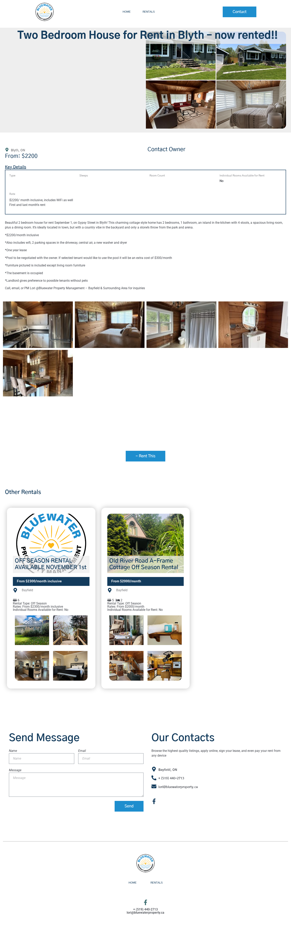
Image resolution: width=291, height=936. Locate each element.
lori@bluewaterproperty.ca (178, 787)
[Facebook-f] (154, 801)
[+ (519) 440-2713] (153, 777)
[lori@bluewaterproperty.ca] (153, 786)
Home (127, 11)
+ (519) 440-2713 (171, 778)
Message (15, 770)
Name (13, 751)
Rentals (149, 11)
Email (82, 751)
